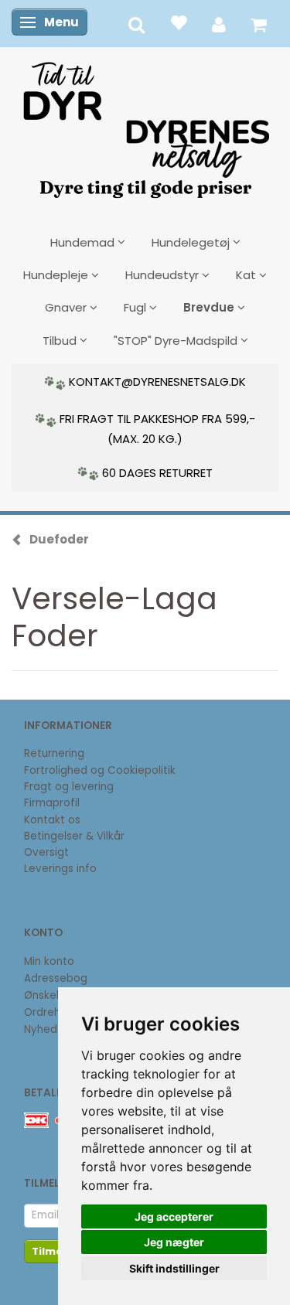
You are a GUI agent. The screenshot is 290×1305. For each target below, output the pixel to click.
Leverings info (60, 868)
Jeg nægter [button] (174, 1242)
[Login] (218, 23)
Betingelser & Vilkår (74, 836)
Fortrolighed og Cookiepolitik (100, 770)
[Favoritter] (178, 22)
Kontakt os (52, 820)
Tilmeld (52, 1251)
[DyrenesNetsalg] (145, 124)
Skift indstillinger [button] (174, 1268)
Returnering (54, 753)
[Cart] (258, 23)
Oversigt (46, 852)
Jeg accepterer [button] (174, 1216)
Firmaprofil (52, 803)
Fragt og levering (69, 786)
